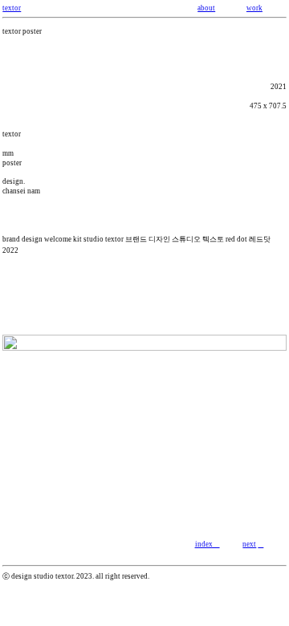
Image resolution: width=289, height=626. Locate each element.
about (206, 8)
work (254, 8)
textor (11, 8)
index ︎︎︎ (207, 544)
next (249, 544)
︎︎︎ (260, 544)
